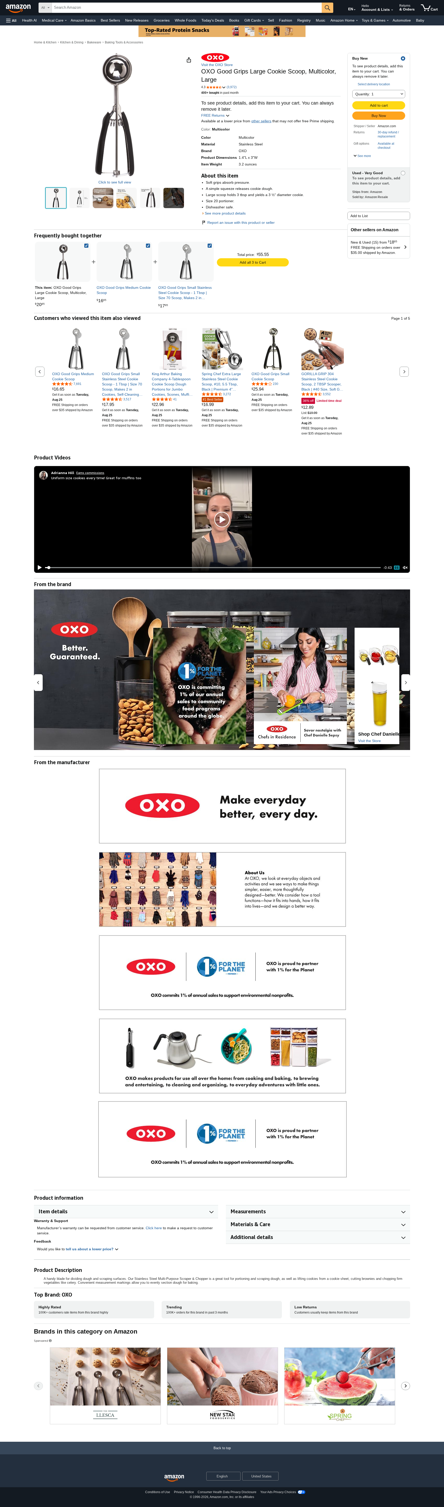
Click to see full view (114, 182)
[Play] (38, 567)
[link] (124, 262)
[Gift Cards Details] (263, 20)
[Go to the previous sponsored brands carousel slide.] (38, 1386)
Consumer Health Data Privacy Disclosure (227, 1492)
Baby (420, 20)
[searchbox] (187, 8)
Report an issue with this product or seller (241, 222)
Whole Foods (185, 20)
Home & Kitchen (45, 42)
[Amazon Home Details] (357, 20)
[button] (11, 20)
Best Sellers (110, 20)
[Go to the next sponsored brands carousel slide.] (405, 1386)
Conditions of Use (157, 1492)
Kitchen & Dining (72, 42)
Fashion (285, 20)
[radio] (56, 198)
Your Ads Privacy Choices (278, 1492)
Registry (304, 20)
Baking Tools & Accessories (124, 42)
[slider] (213, 567)
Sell (271, 20)
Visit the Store (369, 741)
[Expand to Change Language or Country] (355, 9)
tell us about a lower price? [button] (90, 1249)
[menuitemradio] (397, 568)
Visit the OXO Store (217, 65)
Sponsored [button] (41, 1340)
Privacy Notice (184, 1492)
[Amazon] (18, 7)
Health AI (29, 20)
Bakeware (94, 42)
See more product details (225, 213)
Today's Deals (212, 20)
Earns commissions (90, 473)
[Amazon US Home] (174, 1478)
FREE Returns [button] (213, 115)
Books (234, 20)
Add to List (359, 216)
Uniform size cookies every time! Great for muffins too (96, 478)
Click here (154, 1228)
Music (320, 20)
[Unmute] (405, 567)
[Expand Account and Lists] (392, 10)
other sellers (261, 121)
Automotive (402, 20)
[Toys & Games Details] (388, 20)
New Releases (137, 20)
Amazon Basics (83, 20)
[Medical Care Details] (66, 20)
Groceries (162, 20)
